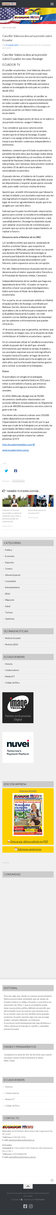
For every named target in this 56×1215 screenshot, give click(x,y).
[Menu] (52, 4)
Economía (9, 556)
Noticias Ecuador (18, 481)
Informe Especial (12, 575)
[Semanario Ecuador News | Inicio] (11, 3)
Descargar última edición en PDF (29, 841)
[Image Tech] (17, 722)
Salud (7, 606)
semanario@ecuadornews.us (21, 1140)
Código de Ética (12, 682)
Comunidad (10, 581)
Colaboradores (12, 670)
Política (8, 550)
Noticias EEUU (11, 644)
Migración (9, 600)
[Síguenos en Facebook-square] (25, 1206)
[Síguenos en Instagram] (31, 1206)
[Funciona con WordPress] (22, 1199)
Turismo (9, 612)
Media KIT (10, 676)
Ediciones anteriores (29, 849)
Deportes (9, 562)
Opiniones (9, 619)
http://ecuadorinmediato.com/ (17, 444)
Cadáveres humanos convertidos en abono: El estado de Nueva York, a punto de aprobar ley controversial (11, 516)
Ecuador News (12, 45)
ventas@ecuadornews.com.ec (22, 1157)
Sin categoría (9, 28)
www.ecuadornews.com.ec (15, 450)
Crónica (8, 568)
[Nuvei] (17, 762)
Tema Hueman (40, 1199)
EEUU (7, 593)
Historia (8, 664)
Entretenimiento (12, 587)
